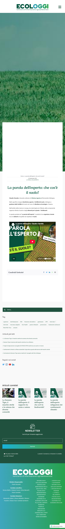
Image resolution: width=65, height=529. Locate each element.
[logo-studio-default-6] (32, 5)
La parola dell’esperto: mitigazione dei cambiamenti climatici (56, 405)
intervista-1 (52, 322)
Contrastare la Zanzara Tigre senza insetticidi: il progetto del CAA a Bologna (22, 353)
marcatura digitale (15, 325)
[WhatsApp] (52, 272)
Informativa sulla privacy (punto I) (27, 454)
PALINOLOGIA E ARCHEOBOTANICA (56, 498)
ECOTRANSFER (56, 483)
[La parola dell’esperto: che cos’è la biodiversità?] (40, 393)
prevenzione (43, 325)
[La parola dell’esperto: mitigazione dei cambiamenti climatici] (56, 393)
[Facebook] (43, 272)
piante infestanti (34, 325)
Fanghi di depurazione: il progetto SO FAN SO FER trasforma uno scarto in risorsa (23, 346)
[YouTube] (10, 364)
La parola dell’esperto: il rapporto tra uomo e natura (24, 403)
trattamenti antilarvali (54, 325)
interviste (5, 325)
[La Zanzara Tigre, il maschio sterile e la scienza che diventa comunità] (8, 393)
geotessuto (40, 322)
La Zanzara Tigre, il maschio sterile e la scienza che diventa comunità (20, 338)
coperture (5, 322)
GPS (46, 322)
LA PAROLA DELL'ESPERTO (32, 180)
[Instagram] (7, 364)
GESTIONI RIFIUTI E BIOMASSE (56, 490)
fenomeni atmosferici (30, 322)
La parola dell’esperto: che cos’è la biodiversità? (39, 403)
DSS (21, 322)
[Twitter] (46, 272)
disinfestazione (14, 322)
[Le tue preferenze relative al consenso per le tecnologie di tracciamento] (57, 526)
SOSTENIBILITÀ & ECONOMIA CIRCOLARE (56, 502)
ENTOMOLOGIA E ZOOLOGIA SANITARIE (56, 485)
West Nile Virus (7, 328)
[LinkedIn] (49, 272)
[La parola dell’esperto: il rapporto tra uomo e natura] (24, 393)
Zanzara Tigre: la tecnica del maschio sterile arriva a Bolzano (18, 342)
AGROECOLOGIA (56, 481)
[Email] (55, 272)
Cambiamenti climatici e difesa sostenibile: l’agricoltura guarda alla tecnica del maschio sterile (26, 349)
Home (22, 176)
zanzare (15, 328)
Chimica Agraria (36, 198)
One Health (25, 325)
